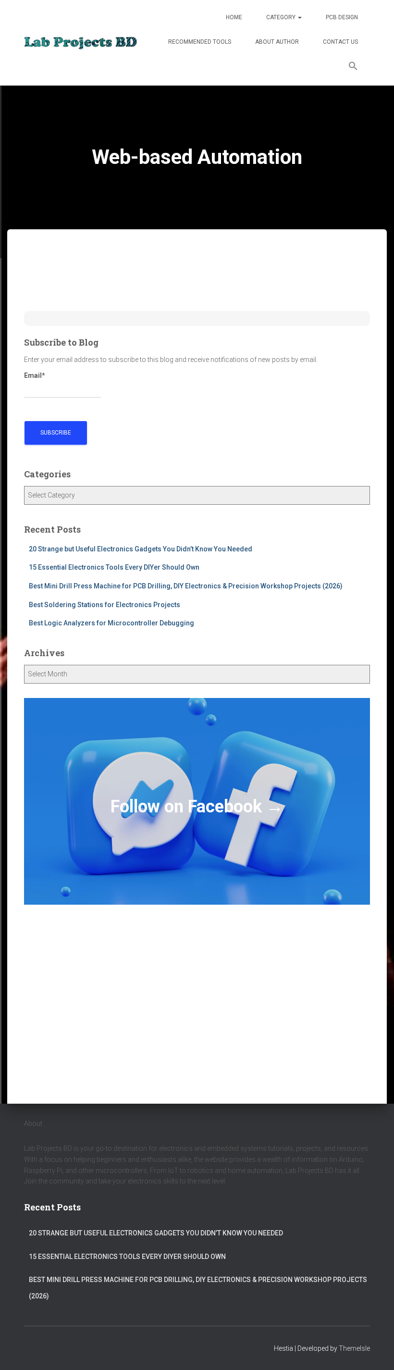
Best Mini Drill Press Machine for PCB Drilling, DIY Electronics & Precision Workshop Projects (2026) (186, 586)
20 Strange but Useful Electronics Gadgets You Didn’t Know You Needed (140, 549)
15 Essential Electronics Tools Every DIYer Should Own (114, 567)
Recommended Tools (199, 41)
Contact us (340, 41)
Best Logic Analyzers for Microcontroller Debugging (111, 623)
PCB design (342, 17)
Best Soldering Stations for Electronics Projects (104, 605)
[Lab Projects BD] (80, 43)
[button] (353, 67)
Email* (34, 375)
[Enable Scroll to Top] (375, 1351)
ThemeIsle (354, 1348)
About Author (277, 41)
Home (234, 17)
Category (281, 17)
